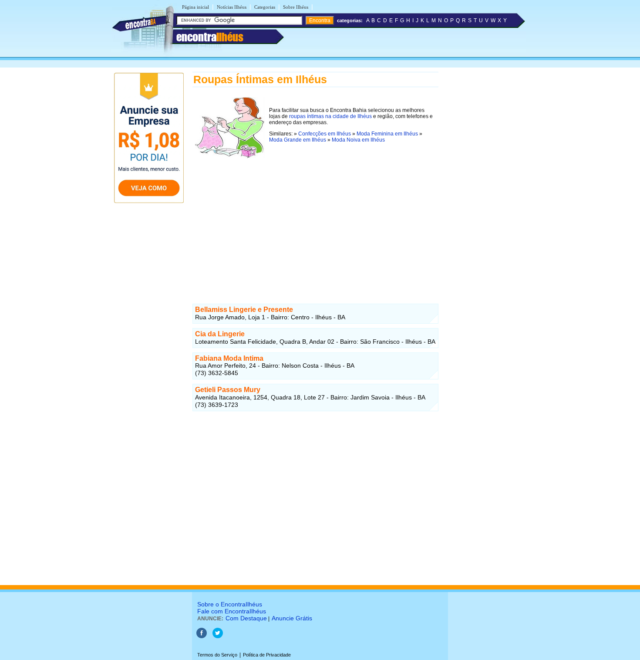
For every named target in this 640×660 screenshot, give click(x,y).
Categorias (264, 7)
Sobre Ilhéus (295, 7)
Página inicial (195, 7)
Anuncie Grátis (292, 618)
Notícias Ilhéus (231, 7)
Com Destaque (246, 618)
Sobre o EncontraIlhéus (229, 604)
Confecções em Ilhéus (324, 134)
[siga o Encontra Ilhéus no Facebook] (201, 636)
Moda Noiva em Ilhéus (358, 140)
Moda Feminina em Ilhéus (387, 134)
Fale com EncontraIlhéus (231, 611)
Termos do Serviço (217, 654)
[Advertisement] (315, 222)
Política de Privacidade (267, 654)
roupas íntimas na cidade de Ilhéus (330, 116)
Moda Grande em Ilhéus (297, 140)
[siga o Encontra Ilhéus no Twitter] (217, 636)
